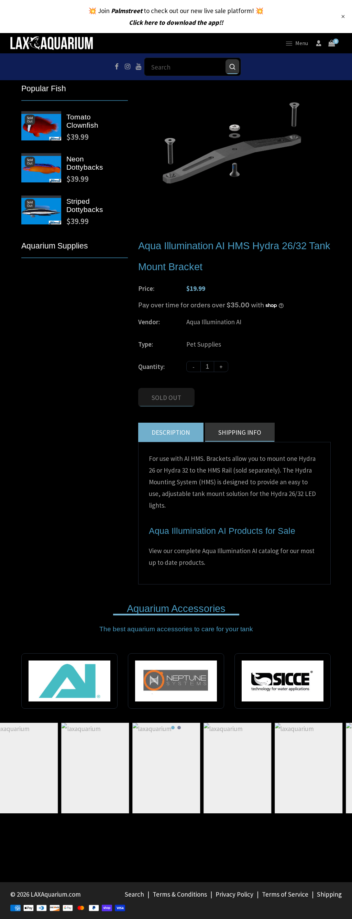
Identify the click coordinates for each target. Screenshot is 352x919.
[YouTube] (138, 67)
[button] (173, 727)
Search (134, 894)
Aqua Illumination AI (213, 322)
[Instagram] (127, 67)
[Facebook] (116, 67)
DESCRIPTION (171, 432)
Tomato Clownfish (82, 121)
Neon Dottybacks (84, 163)
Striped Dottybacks (84, 205)
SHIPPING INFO (239, 432)
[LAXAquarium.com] (51, 42)
